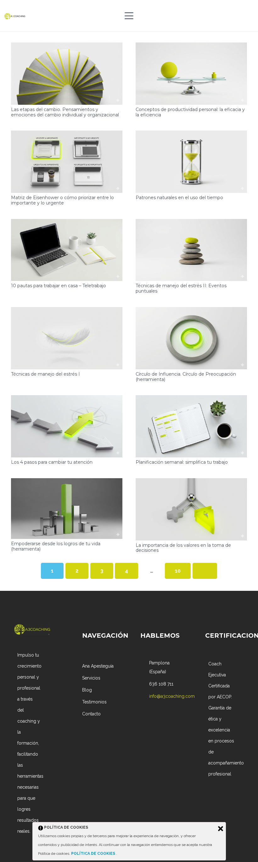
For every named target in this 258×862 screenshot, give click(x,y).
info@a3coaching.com (172, 696)
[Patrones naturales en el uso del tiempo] (191, 162)
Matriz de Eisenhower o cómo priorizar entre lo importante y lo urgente (62, 200)
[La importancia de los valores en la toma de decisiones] (191, 509)
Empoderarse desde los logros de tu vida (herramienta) (55, 546)
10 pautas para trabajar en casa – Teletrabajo (58, 285)
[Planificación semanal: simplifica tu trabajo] (191, 426)
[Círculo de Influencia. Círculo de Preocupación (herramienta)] (191, 338)
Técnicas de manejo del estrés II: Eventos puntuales (181, 288)
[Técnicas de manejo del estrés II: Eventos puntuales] (191, 250)
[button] (129, 15)
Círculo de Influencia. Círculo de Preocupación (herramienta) (186, 376)
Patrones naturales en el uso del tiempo (179, 197)
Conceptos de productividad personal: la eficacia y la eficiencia (190, 112)
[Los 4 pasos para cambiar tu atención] (66, 426)
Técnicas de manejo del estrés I (45, 374)
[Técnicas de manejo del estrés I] (66, 338)
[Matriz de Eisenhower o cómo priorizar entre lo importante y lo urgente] (66, 162)
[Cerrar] (220, 828)
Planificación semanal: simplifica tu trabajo (182, 462)
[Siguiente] (205, 571)
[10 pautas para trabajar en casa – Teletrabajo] (66, 250)
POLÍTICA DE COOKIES (93, 853)
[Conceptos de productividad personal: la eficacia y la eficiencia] (191, 73)
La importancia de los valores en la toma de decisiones (183, 547)
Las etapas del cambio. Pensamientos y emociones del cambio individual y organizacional (65, 112)
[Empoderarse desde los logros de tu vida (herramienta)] (66, 508)
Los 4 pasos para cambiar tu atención (52, 462)
